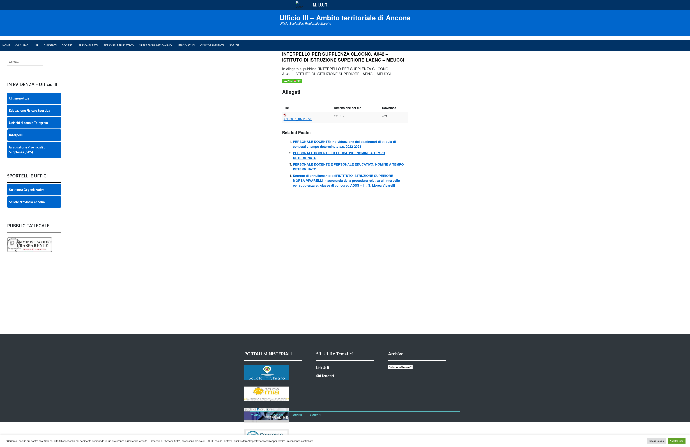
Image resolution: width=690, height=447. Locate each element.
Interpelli (15, 135)
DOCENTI (67, 45)
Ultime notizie (19, 98)
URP (36, 45)
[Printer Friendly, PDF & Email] (292, 81)
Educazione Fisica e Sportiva (29, 110)
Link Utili (322, 368)
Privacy (255, 414)
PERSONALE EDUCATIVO (119, 45)
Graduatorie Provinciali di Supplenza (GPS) (27, 149)
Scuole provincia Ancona (27, 202)
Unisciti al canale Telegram (28, 123)
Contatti (315, 414)
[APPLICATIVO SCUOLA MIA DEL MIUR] (273, 394)
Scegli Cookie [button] (656, 441)
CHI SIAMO (22, 45)
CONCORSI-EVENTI (212, 45)
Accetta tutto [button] (676, 441)
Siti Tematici (325, 376)
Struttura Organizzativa (27, 190)
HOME (6, 45)
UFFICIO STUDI (186, 45)
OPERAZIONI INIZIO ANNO (155, 45)
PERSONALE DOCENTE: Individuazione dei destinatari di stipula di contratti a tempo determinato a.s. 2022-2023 (344, 144)
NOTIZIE (234, 45)
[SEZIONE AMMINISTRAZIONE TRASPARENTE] (34, 252)
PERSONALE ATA (89, 45)
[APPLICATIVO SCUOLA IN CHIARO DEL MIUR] (273, 372)
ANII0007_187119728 (298, 119)
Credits (297, 414)
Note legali (276, 414)
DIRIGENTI (50, 45)
